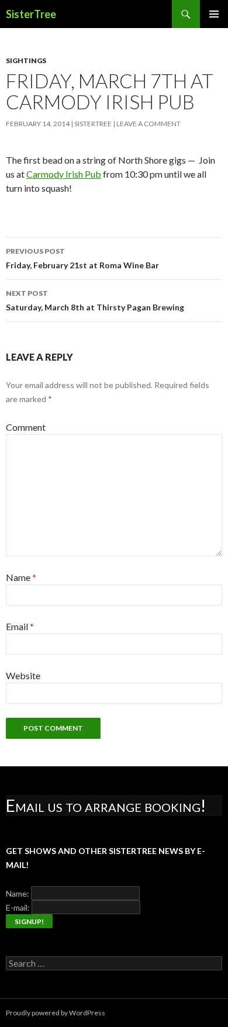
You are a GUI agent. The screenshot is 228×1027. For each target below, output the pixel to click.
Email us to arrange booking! (106, 805)
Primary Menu (214, 14)
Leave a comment (148, 123)
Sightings (26, 60)
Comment (26, 427)
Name (21, 577)
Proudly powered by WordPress (55, 1012)
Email (20, 626)
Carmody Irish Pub (63, 173)
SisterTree (31, 14)
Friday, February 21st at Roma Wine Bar (82, 258)
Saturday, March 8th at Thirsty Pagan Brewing (95, 300)
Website (23, 675)
